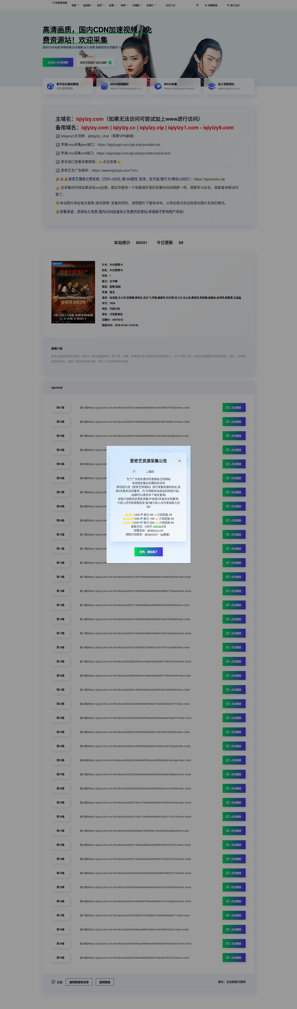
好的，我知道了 (149, 552)
